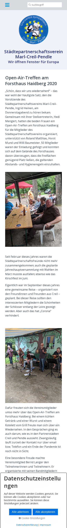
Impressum (45, 524)
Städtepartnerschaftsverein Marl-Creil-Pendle (33, 54)
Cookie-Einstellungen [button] (33, 518)
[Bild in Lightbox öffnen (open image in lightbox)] (33, 209)
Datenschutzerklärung (27, 524)
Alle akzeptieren (45, 511)
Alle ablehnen (20, 511)
